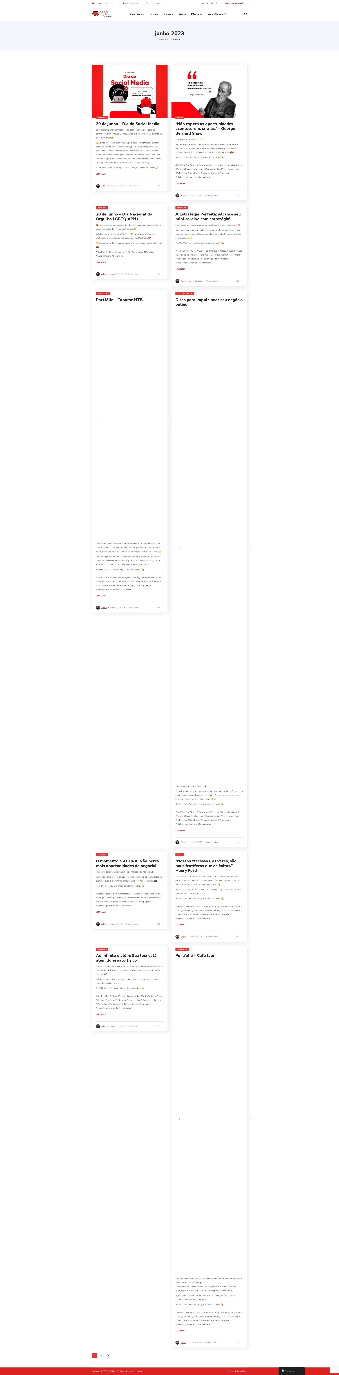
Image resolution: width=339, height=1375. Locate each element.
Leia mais (101, 174)
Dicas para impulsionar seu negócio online (209, 302)
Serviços (181, 208)
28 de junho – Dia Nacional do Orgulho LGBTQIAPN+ (124, 217)
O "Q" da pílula (184, 293)
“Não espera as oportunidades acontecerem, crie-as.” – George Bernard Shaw (205, 128)
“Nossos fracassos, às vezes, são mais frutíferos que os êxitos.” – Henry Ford (206, 865)
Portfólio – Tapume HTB (119, 300)
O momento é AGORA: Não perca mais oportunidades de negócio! (127, 863)
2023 (169, 39)
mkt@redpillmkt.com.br (104, 3)
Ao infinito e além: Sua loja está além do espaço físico (126, 958)
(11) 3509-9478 (131, 3)
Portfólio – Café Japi (194, 955)
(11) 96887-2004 (156, 3)
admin (104, 186)
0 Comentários (132, 186)
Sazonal (102, 117)
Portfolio (103, 293)
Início (161, 39)
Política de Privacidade (237, 1371)
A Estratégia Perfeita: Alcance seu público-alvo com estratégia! (208, 217)
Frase (180, 117)
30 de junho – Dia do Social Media (127, 124)
